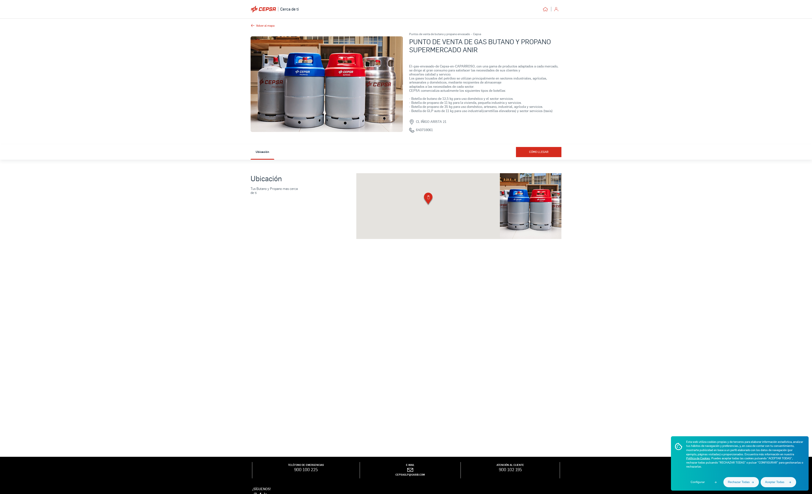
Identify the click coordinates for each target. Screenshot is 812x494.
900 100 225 (306, 469)
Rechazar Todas (739, 482)
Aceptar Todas (774, 482)
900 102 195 (510, 469)
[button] (428, 199)
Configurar (698, 482)
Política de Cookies (698, 458)
